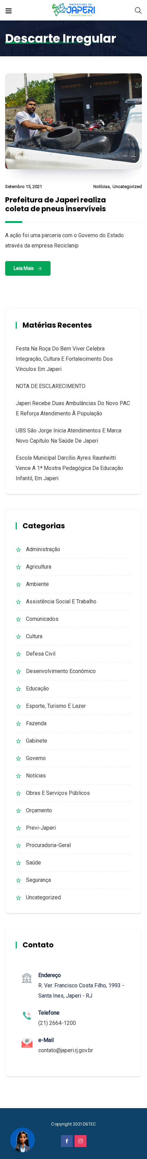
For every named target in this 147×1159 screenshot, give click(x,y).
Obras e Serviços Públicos (58, 793)
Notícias (101, 186)
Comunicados (42, 619)
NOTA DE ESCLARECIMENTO (50, 386)
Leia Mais (24, 268)
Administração (43, 549)
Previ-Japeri (41, 828)
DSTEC (89, 1124)
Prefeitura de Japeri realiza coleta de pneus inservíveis (55, 204)
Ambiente (37, 584)
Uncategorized (127, 186)
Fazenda (36, 723)
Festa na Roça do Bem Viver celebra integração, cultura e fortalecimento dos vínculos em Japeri (64, 358)
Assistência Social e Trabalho (61, 601)
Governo (36, 758)
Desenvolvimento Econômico (61, 671)
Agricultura (38, 566)
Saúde (33, 862)
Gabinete (36, 741)
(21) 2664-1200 (57, 1023)
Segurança (38, 880)
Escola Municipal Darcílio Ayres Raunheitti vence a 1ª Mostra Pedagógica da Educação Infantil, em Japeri (69, 468)
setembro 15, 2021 (23, 186)
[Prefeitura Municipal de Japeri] (73, 10)
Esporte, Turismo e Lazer (56, 706)
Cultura (34, 636)
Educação (37, 688)
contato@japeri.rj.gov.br (65, 1050)
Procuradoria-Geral (48, 845)
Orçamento (39, 810)
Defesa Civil (40, 653)
